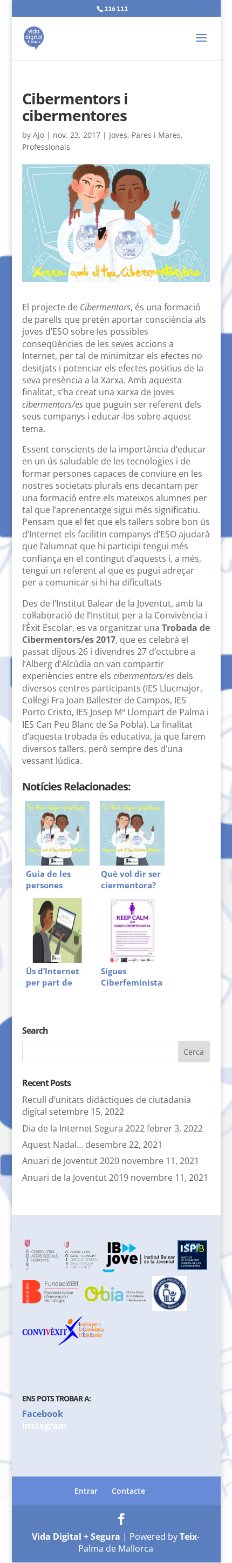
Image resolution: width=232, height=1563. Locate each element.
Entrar (86, 1491)
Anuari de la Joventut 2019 (75, 1177)
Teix (188, 1536)
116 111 (116, 8)
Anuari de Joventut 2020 (70, 1161)
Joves (118, 135)
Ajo (38, 135)
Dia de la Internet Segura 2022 (83, 1128)
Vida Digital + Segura (76, 1536)
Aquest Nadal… (52, 1144)
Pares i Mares (156, 135)
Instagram (44, 1426)
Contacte (128, 1491)
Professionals (46, 147)
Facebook (42, 1414)
